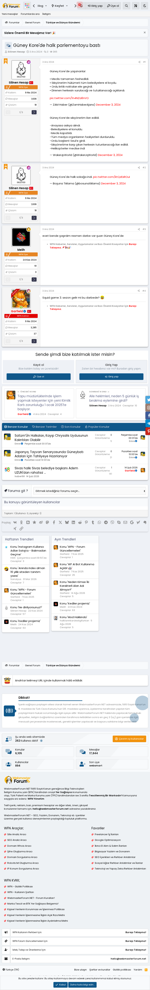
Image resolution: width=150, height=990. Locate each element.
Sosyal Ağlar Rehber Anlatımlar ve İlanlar (119, 863)
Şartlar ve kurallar (99, 969)
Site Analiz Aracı (16, 834)
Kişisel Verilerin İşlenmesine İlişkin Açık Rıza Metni (36, 915)
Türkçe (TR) (12, 969)
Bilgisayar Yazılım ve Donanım (112, 851)
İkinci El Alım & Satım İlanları (111, 846)
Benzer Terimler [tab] (46, 427)
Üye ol (40, 376)
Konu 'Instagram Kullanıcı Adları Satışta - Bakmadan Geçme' (28, 550)
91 (35, 265)
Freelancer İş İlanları (107, 834)
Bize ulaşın (80, 969)
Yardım (138, 969)
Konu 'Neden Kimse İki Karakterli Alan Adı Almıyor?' (74, 585)
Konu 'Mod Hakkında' (73, 617)
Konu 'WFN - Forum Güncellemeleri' (23, 591)
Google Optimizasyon (108, 840)
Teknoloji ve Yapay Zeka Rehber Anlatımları (120, 868)
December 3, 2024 (108, 105)
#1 (144, 61)
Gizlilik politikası (122, 969)
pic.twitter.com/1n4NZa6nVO (69, 98)
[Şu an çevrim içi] (21, 307)
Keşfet (59, 6)
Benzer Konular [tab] (17, 427)
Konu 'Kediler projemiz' (25, 621)
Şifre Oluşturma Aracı (19, 851)
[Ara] (126, 5)
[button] (46, 5)
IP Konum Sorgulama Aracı (23, 868)
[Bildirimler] (81, 5)
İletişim (46, 14)
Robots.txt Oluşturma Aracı (23, 863)
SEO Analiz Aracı (17, 840)
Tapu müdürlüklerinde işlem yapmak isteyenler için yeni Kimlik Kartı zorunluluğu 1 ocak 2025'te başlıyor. (44, 402)
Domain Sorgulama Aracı (22, 857)
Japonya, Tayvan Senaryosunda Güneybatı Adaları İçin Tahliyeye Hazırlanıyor (49, 454)
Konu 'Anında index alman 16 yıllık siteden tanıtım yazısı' (27, 572)
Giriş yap (113, 376)
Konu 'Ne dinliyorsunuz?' (26, 607)
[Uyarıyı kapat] (144, 33)
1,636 (34, 98)
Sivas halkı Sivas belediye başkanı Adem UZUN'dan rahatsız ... (46, 470)
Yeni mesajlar (10, 14)
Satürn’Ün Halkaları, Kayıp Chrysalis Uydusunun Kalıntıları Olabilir (51, 437)
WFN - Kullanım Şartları (20, 892)
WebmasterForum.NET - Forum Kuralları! (31, 898)
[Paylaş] (139, 62)
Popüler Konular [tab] (98, 427)
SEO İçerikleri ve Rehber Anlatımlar (115, 857)
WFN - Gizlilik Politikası (20, 886)
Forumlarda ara (30, 14)
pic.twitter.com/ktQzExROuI (111, 177)
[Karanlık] (144, 5)
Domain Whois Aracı (19, 846)
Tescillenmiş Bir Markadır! (105, 795)
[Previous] (7, 112)
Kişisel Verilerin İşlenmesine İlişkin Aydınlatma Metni (37, 921)
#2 (144, 167)
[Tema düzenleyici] (136, 5)
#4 (144, 290)
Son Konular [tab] (72, 427)
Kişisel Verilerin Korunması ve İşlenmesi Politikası (36, 909)
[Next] (34, 112)
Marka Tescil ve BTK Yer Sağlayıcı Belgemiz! (33, 903)
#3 (144, 229)
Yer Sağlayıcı (64, 792)
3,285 (34, 327)
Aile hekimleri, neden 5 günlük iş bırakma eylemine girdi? (114, 398)
